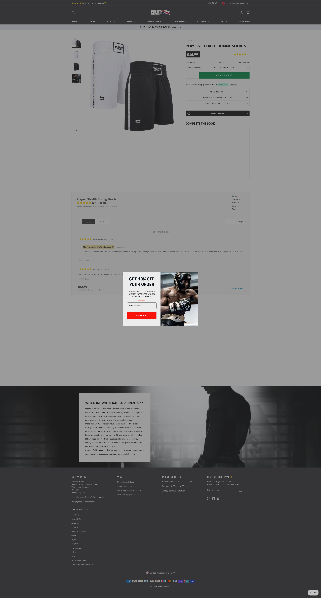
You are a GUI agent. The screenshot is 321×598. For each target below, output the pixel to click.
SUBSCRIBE (141, 315)
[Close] (195, 275)
